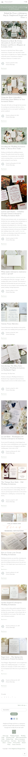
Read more (4, 68)
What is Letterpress (20, 739)
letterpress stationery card (16, 277)
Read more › (4, 569)
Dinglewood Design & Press (18, 748)
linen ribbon (21, 107)
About (4, 742)
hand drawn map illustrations (19, 227)
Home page (5, 736)
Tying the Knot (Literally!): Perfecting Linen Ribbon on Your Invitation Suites (13, 99)
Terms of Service (16, 744)
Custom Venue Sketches (9, 324)
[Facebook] (11, 719)
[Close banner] (26, 8)
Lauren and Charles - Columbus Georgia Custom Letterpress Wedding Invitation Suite (12, 214)
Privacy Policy (16, 742)
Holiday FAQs (9, 739)
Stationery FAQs (10, 737)
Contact (9, 742)
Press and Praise (5, 741)
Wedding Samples (14, 736)
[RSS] (26, 17)
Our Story (13, 741)
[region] (14, 7)
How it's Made (21, 741)
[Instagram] (14, 719)
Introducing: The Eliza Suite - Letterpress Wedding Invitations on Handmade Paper (13, 368)
